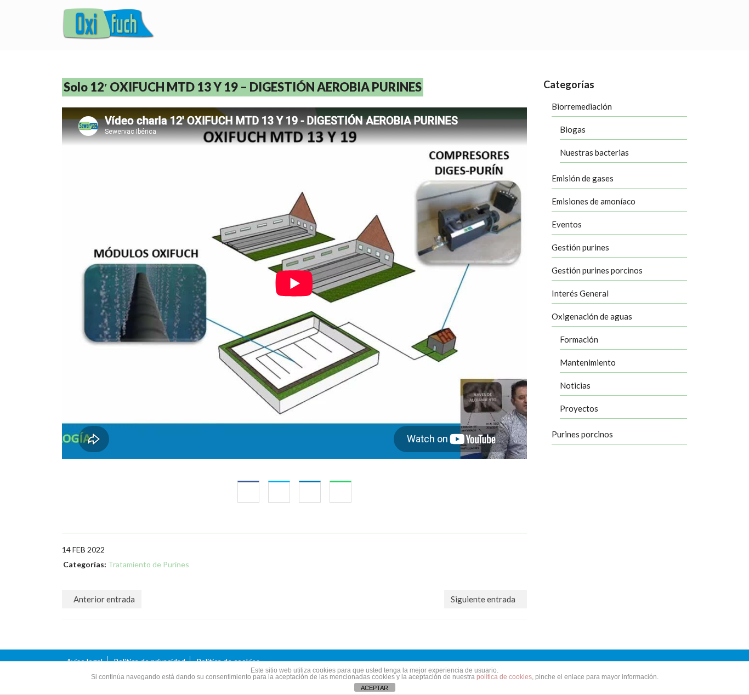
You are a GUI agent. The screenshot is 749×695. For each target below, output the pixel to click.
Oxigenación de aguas (592, 316)
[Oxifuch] (108, 25)
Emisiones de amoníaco (593, 201)
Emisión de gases (583, 178)
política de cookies (504, 677)
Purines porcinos (582, 434)
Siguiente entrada (483, 599)
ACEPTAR (374, 688)
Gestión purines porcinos (597, 270)
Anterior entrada (104, 599)
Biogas (573, 129)
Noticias (575, 385)
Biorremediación (582, 106)
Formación (579, 339)
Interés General (580, 293)
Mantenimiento (588, 362)
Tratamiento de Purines (148, 564)
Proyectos (579, 408)
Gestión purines (580, 247)
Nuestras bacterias (594, 152)
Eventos (567, 224)
